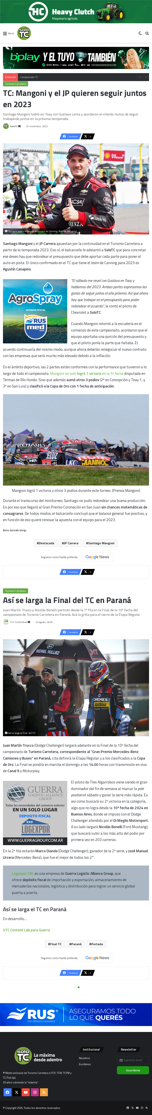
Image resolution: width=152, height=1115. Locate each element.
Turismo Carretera (15, 84)
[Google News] (97, 557)
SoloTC (14, 126)
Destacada (46, 543)
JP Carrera (71, 543)
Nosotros (84, 1058)
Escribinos (85, 1064)
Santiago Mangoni (101, 543)
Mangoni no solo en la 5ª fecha (87, 373)
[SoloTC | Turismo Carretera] (36, 33)
